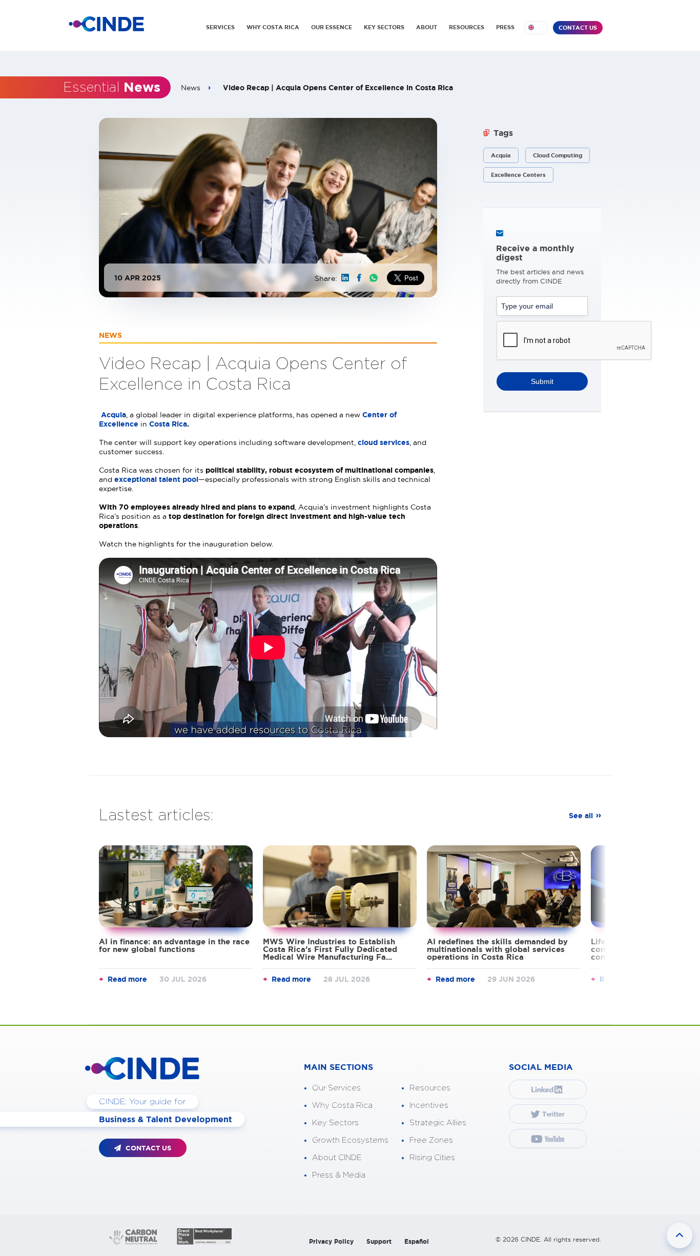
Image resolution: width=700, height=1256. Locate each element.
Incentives (428, 1105)
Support (379, 1241)
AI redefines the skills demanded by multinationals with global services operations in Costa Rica (497, 949)
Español (416, 1241)
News (190, 87)
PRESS (505, 27)
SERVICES (220, 27)
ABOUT (426, 27)
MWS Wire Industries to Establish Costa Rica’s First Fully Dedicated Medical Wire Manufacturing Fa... (330, 949)
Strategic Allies (437, 1123)
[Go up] (679, 1235)
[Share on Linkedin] (345, 277)
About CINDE (337, 1158)
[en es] (536, 27)
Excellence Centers (518, 175)
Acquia (501, 155)
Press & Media (338, 1175)
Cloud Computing (557, 155)
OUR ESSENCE (331, 27)
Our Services (336, 1088)
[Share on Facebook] (359, 277)
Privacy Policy (331, 1241)
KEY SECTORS (384, 27)
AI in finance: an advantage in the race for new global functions (174, 945)
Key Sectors (335, 1123)
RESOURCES (466, 27)
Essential (111, 87)
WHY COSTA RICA (272, 27)
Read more (127, 979)
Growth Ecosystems (350, 1140)
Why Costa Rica (342, 1105)
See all (581, 816)
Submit (542, 381)
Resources (429, 1088)
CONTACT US (578, 28)
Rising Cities (432, 1158)
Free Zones (431, 1140)
